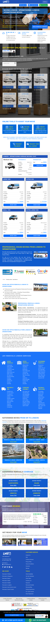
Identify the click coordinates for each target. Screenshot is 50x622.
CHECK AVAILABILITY (9, 129)
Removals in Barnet (6, 578)
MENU (45, 2)
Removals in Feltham (6, 573)
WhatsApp (44, 5)
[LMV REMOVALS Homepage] (6, 2)
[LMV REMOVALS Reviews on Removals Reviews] (7, 272)
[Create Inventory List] (25, 542)
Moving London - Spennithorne (12, 279)
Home (4, 279)
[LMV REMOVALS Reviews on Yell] (31, 272)
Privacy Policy (43, 612)
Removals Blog (29, 587)
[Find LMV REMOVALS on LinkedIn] (11, 567)
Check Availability (29, 573)
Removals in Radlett (6, 582)
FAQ (27, 557)
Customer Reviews (30, 559)
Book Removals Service (40, 26)
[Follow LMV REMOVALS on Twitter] (5, 567)
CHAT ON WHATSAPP (39, 620)
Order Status (28, 578)
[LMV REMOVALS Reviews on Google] (43, 272)
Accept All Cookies (14, 615)
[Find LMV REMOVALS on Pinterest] (9, 567)
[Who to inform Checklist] (41, 542)
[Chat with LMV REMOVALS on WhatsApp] (31, 620)
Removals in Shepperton (7, 576)
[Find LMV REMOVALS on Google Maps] (7, 567)
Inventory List (28, 580)
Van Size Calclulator (30, 576)
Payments (28, 582)
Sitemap (27, 568)
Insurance (28, 566)
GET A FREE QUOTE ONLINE (13, 620)
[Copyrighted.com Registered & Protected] (16, 604)
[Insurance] (30, 604)
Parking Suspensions (30, 589)
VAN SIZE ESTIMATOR (25, 129)
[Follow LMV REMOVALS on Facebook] (2, 567)
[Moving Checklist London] (9, 542)
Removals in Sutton (6, 580)
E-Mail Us (5, 562)
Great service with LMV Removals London (13, 513)
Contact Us (28, 555)
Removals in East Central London (9, 587)
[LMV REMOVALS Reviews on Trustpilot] (19, 272)
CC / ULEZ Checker (30, 591)
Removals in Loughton (7, 584)
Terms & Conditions (30, 563)
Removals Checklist (30, 584)
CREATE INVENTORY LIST (40, 129)
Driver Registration (29, 593)
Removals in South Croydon (8, 589)
